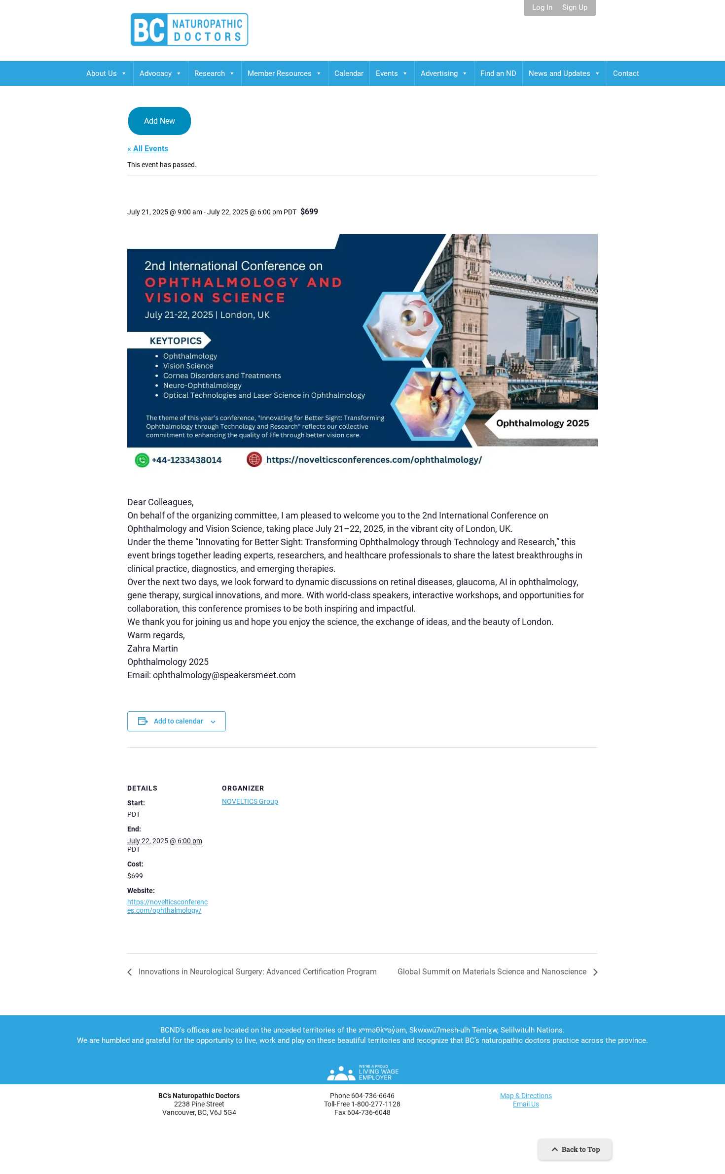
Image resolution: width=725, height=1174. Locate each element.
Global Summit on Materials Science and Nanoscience (493, 971)
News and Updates (559, 73)
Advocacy (156, 73)
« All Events (147, 148)
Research (209, 73)
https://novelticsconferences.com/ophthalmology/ (167, 906)
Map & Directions (526, 1096)
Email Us (526, 1104)
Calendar (348, 73)
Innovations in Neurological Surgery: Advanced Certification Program (257, 971)
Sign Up (574, 7)
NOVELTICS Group (250, 801)
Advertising (439, 73)
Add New (159, 121)
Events (387, 73)
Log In (542, 7)
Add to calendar (178, 721)
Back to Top (580, 1149)
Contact (626, 73)
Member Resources (280, 73)
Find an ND (498, 73)
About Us (101, 73)
